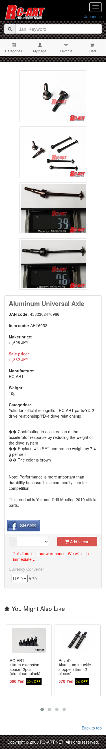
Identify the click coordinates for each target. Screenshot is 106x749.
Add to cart (79, 541)
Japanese (93, 16)
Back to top (92, 728)
